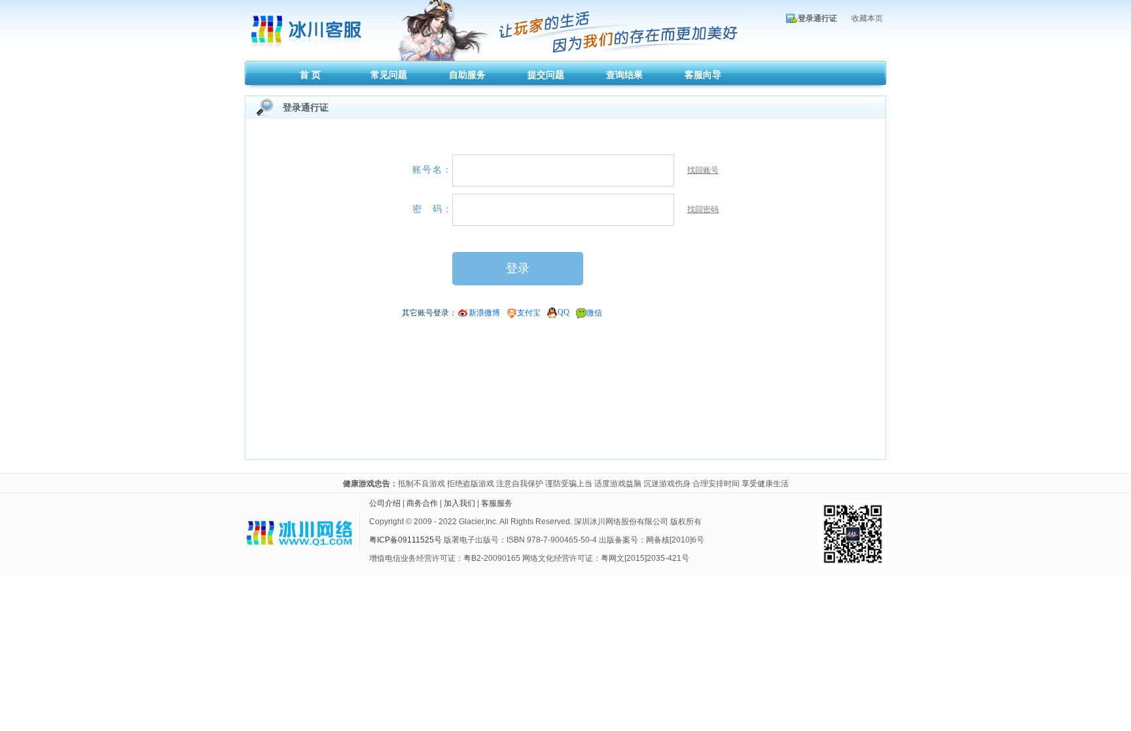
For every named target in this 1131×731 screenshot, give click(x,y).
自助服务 (467, 74)
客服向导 (703, 74)
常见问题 (388, 74)
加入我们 (459, 503)
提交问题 (546, 74)
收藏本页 (867, 18)
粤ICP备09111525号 (405, 539)
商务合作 (422, 503)
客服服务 (496, 503)
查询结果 (624, 74)
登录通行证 (817, 18)
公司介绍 (385, 503)
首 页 (310, 74)
